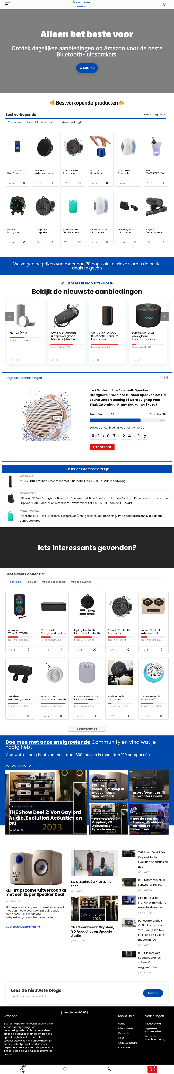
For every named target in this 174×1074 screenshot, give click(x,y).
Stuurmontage (27, 493)
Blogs (121, 1038)
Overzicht (124, 1033)
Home (121, 1023)
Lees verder (102, 447)
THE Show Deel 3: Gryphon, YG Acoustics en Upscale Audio (92, 931)
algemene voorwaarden (153, 1030)
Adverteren (124, 1047)
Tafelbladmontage (29, 510)
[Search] (165, 4)
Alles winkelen (126, 1028)
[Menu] (8, 4)
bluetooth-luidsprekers (21, 927)
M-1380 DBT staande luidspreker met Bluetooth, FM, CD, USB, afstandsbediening (73, 481)
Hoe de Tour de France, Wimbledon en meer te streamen (153, 902)
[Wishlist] (65, 1069)
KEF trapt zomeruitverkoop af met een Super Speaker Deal (36, 892)
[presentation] (9, 316)
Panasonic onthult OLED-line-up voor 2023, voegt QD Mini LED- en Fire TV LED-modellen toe (151, 930)
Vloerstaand (26, 475)
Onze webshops (127, 1042)
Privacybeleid (153, 1023)
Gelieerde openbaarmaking (155, 1038)
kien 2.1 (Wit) (18, 333)
